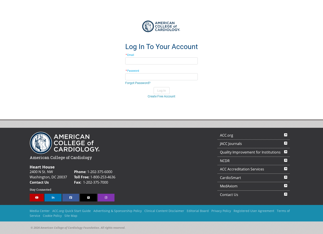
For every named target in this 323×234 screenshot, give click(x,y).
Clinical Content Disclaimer (164, 211)
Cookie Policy (52, 216)
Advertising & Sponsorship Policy (117, 211)
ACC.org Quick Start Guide (71, 211)
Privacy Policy (221, 211)
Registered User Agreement (254, 211)
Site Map (70, 216)
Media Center (40, 211)
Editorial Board (198, 211)
